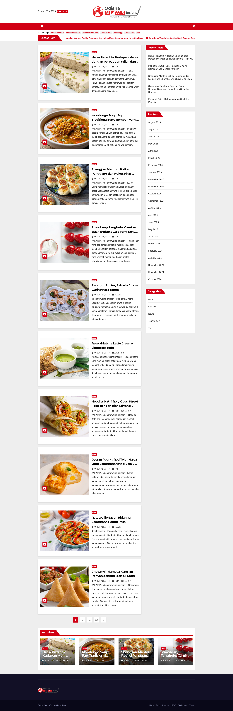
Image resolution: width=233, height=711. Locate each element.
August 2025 (154, 208)
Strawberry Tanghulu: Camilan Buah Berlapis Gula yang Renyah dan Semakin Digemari (115, 232)
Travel (151, 328)
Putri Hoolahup (122, 411)
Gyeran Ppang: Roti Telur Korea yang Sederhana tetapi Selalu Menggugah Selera (114, 464)
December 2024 (156, 265)
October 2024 (155, 279)
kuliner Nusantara (73, 33)
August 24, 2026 (102, 295)
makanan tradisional (90, 33)
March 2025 (154, 244)
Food (94, 52)
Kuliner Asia (129, 33)
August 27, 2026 (102, 125)
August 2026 (154, 122)
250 (97, 619)
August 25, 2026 (102, 237)
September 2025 (156, 201)
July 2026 (153, 129)
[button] (194, 26)
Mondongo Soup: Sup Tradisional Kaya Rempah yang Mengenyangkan (114, 120)
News (151, 314)
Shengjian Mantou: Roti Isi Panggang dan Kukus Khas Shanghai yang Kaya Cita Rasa (113, 174)
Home (151, 705)
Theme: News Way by (46, 705)
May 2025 (153, 229)
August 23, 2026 (102, 527)
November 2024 (156, 272)
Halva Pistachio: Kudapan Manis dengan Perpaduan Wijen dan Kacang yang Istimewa (115, 61)
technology (118, 33)
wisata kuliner (106, 33)
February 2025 (155, 251)
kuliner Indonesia (57, 33)
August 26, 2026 (102, 179)
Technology (154, 321)
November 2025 (156, 186)
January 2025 (155, 258)
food (138, 33)
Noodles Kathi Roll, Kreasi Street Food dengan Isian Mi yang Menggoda (115, 406)
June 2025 (153, 222)
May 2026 (153, 144)
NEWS (173, 705)
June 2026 (153, 136)
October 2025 (155, 194)
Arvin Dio (119, 353)
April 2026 (153, 151)
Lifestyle (152, 307)
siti (116, 67)
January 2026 (155, 172)
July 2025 (153, 215)
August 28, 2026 (102, 67)
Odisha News (60, 705)
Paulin (117, 295)
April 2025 (153, 236)
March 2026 (154, 158)
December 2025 (156, 179)
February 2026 (155, 165)
